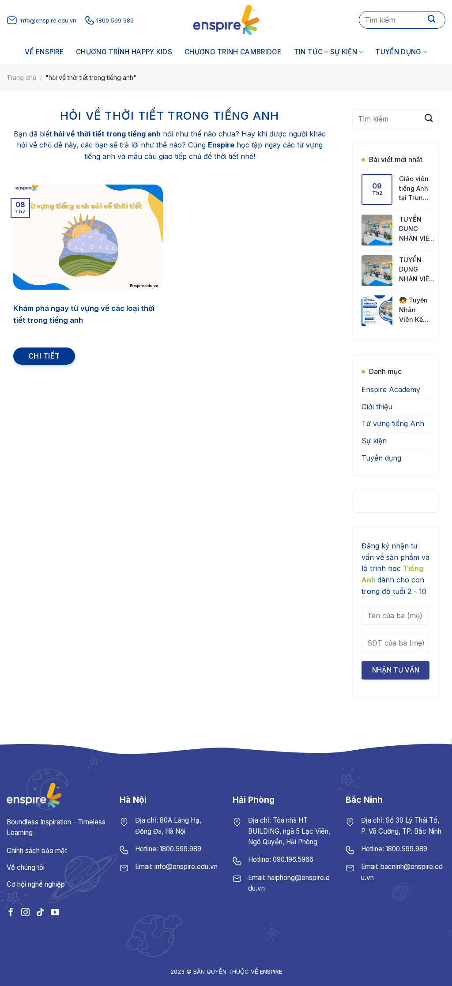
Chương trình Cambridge (233, 52)
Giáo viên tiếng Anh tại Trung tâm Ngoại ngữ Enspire (414, 189)
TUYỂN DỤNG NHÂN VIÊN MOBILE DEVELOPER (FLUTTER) (417, 270)
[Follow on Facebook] (11, 912)
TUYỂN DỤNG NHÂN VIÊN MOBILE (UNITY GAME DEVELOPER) (418, 229)
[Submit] (431, 19)
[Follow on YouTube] (55, 912)
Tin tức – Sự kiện (325, 52)
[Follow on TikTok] (40, 912)
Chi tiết (44, 355)
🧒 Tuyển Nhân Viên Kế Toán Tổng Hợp (413, 311)
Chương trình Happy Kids (124, 52)
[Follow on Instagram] (25, 912)
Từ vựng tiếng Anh (393, 423)
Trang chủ (21, 77)
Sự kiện (374, 440)
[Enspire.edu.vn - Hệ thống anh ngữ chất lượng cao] (226, 19)
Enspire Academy (391, 389)
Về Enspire (44, 52)
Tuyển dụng (398, 52)
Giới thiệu (377, 406)
